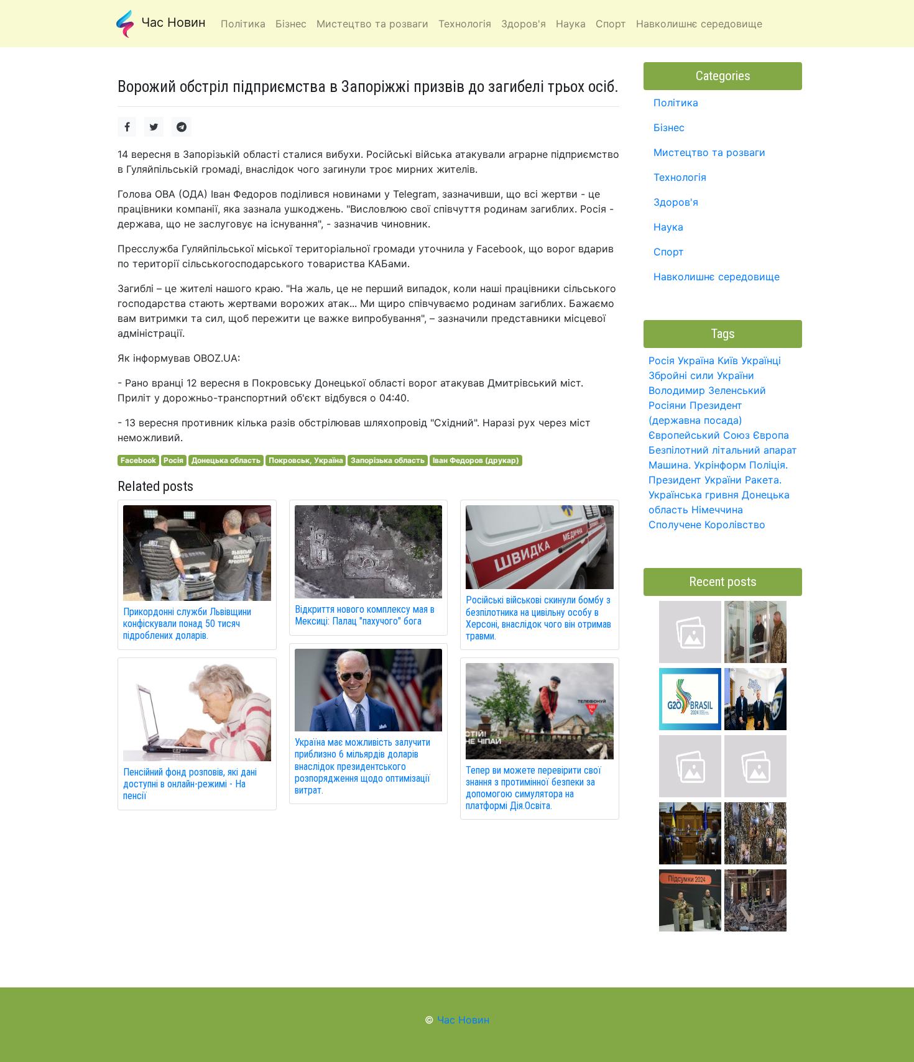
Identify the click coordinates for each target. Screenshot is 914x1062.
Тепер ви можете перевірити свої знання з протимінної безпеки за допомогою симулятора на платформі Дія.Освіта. (533, 788)
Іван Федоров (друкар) (476, 460)
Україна (696, 360)
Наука (668, 227)
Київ (728, 360)
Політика (675, 102)
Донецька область (226, 460)
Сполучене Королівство (707, 524)
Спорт (668, 251)
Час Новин (171, 22)
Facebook (138, 460)
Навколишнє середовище (716, 276)
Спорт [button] (611, 23)
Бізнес (669, 127)
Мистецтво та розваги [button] (372, 23)
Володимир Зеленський (707, 390)
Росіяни (667, 405)
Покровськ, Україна (306, 460)
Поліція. (768, 465)
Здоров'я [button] (523, 23)
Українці (761, 360)
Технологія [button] (464, 23)
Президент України (695, 480)
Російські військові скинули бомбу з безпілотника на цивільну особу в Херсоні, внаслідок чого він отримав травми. (538, 618)
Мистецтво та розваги (709, 152)
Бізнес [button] (291, 23)
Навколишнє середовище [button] (699, 23)
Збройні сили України (701, 375)
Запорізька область (388, 460)
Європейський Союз (699, 435)
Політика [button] (243, 23)
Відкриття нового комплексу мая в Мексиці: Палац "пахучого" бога (365, 615)
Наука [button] (571, 23)
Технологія (679, 177)
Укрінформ (720, 465)
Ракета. (763, 480)
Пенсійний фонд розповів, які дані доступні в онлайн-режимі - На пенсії (190, 784)
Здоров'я (675, 202)
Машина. (670, 465)
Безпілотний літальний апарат (723, 450)
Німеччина (717, 509)
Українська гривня (694, 494)
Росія (173, 460)
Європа (771, 435)
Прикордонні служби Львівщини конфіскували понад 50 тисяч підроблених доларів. (187, 623)
